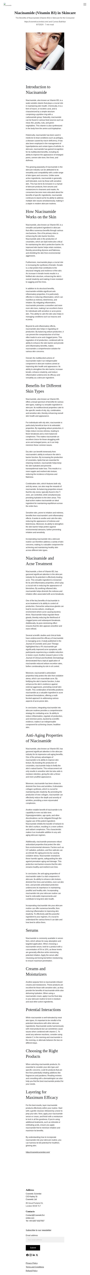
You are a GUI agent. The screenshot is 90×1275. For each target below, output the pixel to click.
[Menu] (84, 4)
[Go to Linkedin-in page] (34, 1255)
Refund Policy (32, 1271)
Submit (33, 1248)
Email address (32, 1235)
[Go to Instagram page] (30, 1255)
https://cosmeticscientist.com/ (38, 1152)
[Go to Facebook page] (27, 1255)
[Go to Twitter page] (37, 1255)
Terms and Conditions (35, 1267)
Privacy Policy (32, 1263)
